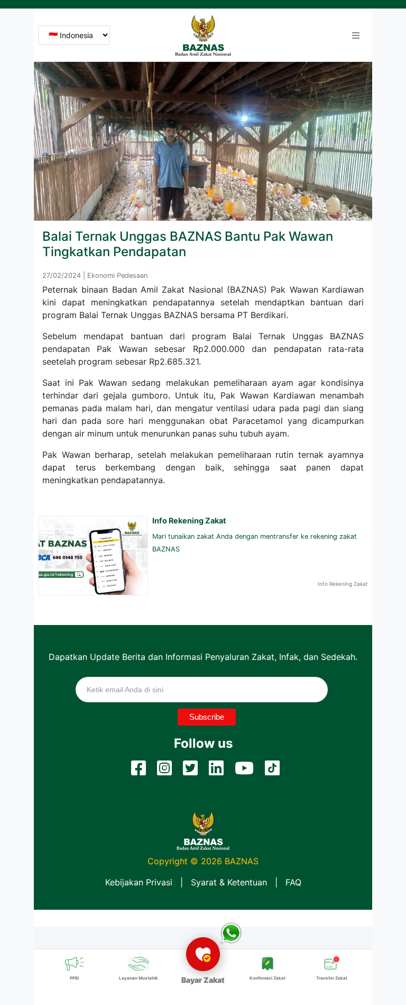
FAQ (293, 882)
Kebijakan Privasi (138, 882)
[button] (356, 35)
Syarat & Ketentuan (229, 882)
